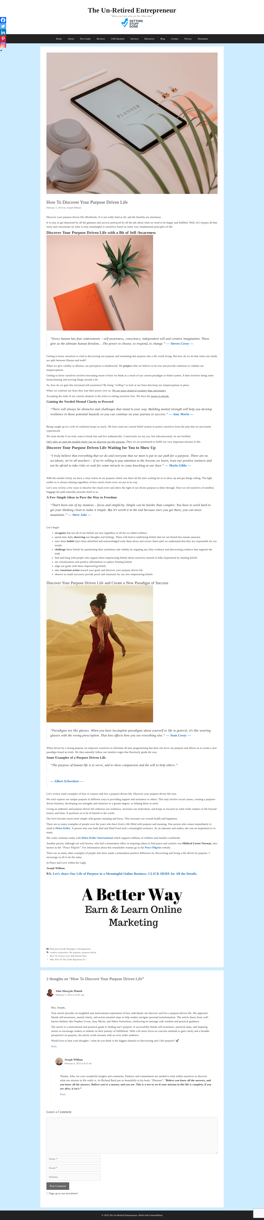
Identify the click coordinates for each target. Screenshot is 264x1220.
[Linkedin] (3, 32)
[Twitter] (3, 26)
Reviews (101, 39)
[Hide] (1, 50)
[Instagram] (3, 45)
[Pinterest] (3, 38)
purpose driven (89, 952)
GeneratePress (156, 1215)
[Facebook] (3, 20)
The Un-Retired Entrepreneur (132, 10)
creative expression (59, 952)
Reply (54, 1046)
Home (59, 39)
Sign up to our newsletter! (63, 1193)
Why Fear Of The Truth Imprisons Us (67, 959)
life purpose (75, 952)
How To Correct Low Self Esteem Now (68, 956)
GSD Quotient (117, 39)
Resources (149, 39)
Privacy (188, 39)
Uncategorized (84, 949)
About (71, 39)
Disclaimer (203, 39)
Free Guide (85, 39)
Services (134, 39)
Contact (174, 39)
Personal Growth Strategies (62, 949)
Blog (162, 39)
